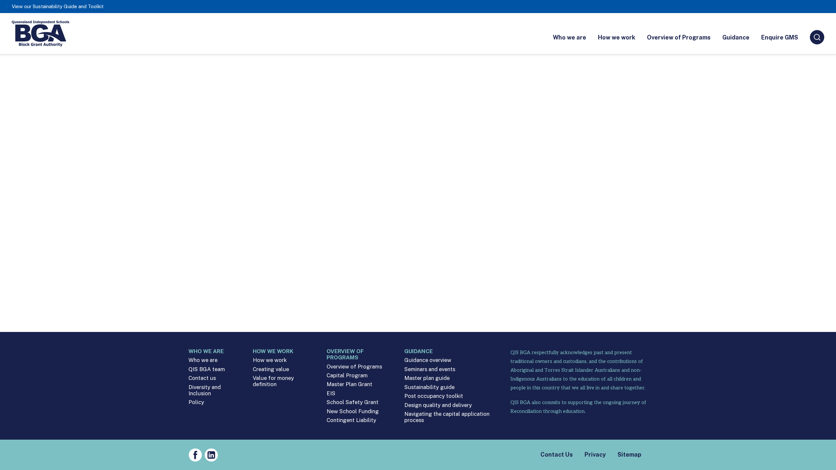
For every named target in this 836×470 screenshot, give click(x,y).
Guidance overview (427, 360)
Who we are (569, 37)
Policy (196, 402)
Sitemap (629, 454)
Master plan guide (427, 378)
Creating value (271, 369)
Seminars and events (429, 369)
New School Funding (353, 411)
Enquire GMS (779, 37)
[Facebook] (195, 455)
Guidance (735, 37)
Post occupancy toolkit (433, 396)
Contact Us (556, 454)
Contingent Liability (351, 420)
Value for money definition (273, 381)
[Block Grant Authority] (41, 33)
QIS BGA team (206, 369)
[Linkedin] (211, 455)
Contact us (202, 378)
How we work (616, 37)
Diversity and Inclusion (204, 390)
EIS (331, 393)
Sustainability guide (429, 387)
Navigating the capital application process (447, 417)
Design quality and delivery (438, 405)
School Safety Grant (352, 402)
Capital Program (347, 375)
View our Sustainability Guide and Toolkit (58, 6)
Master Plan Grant (349, 384)
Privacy (595, 454)
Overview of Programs (679, 37)
